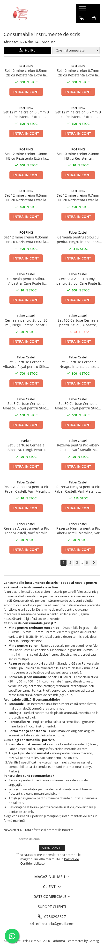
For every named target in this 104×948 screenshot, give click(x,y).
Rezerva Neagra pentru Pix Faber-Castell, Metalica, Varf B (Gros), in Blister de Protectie (78, 530)
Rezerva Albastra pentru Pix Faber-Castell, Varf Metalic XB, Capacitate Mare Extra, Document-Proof (26, 530)
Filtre (29, 50)
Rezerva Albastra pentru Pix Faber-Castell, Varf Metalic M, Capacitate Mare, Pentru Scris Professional (26, 489)
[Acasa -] (36, 13)
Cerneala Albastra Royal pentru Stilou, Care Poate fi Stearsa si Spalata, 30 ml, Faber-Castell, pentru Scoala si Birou (78, 281)
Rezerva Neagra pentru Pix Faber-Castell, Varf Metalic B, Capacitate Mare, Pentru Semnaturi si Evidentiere (78, 489)
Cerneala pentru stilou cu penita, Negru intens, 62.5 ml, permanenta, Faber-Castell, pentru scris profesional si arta (78, 239)
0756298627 (54, 916)
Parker (26, 440)
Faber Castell (78, 232)
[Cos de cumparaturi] (94, 18)
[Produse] (83, 9)
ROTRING (26, 66)
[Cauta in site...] (81, 28)
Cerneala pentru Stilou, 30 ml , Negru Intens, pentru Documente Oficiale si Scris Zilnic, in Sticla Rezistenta (26, 322)
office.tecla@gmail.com (54, 923)
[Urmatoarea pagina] (93, 563)
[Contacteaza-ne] (81, 18)
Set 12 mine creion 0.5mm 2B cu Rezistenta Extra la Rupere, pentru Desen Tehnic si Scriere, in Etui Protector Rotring (26, 72)
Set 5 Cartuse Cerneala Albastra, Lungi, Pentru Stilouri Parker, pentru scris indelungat (26, 447)
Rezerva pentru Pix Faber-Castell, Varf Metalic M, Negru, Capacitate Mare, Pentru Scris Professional (78, 447)
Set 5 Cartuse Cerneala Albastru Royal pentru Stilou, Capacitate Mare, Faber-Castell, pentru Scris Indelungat (26, 405)
